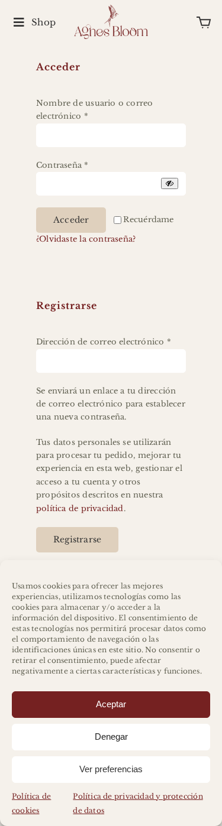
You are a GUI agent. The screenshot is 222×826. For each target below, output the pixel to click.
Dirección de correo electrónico (103, 342)
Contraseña (62, 165)
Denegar (111, 736)
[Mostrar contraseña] (169, 183)
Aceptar (111, 704)
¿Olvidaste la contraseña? (86, 239)
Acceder (71, 219)
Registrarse (77, 539)
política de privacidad (80, 508)
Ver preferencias (111, 769)
